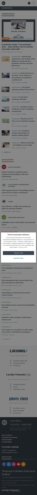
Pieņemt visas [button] (18, 253)
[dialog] (18, 247)
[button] (18, 258)
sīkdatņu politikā (22, 247)
